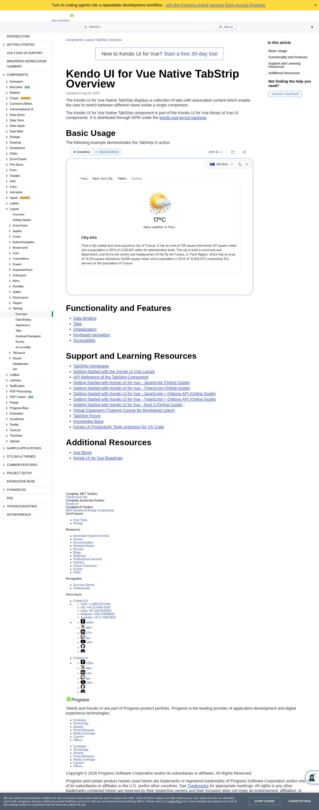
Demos (78, 539)
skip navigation (60, 20)
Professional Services (87, 559)
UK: (95, 607)
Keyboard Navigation (28, 336)
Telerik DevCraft (76, 497)
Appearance (23, 325)
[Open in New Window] (233, 152)
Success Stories (84, 584)
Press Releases (83, 730)
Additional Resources (108, 442)
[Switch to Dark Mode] (240, 164)
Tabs (18, 330)
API (15, 369)
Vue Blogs (82, 452)
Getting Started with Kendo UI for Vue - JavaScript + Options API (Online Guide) (144, 393)
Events (20, 341)
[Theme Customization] (247, 164)
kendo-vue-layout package (183, 117)
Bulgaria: (98, 614)
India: (96, 610)
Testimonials (81, 588)
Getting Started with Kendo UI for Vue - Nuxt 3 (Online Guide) (128, 404)
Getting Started (22, 219)
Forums (78, 549)
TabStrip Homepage (91, 366)
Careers (78, 736)
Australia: (98, 617)
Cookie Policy (174, 801)
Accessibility (23, 347)
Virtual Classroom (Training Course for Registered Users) (124, 410)
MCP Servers (74, 510)
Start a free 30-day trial (190, 54)
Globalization (20, 363)
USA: (96, 604)
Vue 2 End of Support (25, 53)
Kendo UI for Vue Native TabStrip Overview (152, 79)
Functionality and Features (118, 308)
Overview (18, 214)
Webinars (79, 555)
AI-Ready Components (99, 510)
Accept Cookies (265, 801)
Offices (77, 740)
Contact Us (80, 600)
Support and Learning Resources (131, 356)
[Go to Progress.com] (78, 701)
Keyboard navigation (91, 335)
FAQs (77, 572)
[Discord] (83, 651)
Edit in (214, 152)
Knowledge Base (21, 481)
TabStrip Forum (87, 415)
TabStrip (101, 39)
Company (79, 720)
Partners (78, 562)
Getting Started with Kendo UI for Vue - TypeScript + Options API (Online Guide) (144, 399)
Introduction (18, 36)
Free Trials (80, 520)
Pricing (78, 523)
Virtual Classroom (85, 565)
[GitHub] (83, 647)
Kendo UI (72, 503)
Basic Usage (91, 133)
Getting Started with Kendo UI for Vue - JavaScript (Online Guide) (131, 382)
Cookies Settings (299, 801)
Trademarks (198, 785)
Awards (78, 726)
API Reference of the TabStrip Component (110, 377)
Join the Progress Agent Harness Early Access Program (215, 5)
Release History (83, 545)
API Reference (19, 514)
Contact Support (285, 94)
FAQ (10, 498)
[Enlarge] (244, 152)
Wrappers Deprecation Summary (27, 64)
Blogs (77, 552)
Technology (80, 723)
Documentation (83, 542)
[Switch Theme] (312, 27)
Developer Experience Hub (91, 535)
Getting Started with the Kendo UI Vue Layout (113, 371)
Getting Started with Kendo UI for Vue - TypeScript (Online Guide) (131, 388)
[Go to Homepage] (71, 20)
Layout (89, 39)
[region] (159, 801)
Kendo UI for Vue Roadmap (97, 458)
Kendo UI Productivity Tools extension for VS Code (118, 427)
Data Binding (23, 319)
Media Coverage (84, 733)
